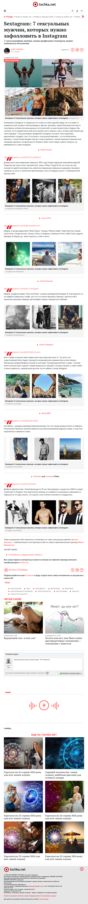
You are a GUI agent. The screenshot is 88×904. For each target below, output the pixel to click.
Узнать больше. (44, 899)
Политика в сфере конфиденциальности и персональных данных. (37, 896)
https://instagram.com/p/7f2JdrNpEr (20, 484)
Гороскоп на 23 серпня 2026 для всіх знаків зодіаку (22, 858)
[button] (77, 11)
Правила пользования (10, 896)
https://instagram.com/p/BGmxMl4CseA (22, 226)
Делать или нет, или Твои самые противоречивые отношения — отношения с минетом (63, 640)
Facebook (29, 575)
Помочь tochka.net (23, 17)
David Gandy (46, 150)
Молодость (40, 588)
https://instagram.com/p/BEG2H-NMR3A (22, 157)
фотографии (61, 591)
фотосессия (16, 588)
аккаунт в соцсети (19, 594)
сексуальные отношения (22, 591)
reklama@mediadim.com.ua (36, 886)
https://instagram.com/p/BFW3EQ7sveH (22, 352)
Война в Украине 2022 (44, 17)
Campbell (49, 476)
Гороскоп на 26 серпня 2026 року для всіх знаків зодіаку (22, 773)
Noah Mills (46, 413)
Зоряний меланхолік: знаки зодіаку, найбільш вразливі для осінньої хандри (63, 775)
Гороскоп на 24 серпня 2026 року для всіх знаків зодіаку (63, 817)
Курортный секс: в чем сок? (20, 638)
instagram (55, 588)
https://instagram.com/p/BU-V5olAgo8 (21, 289)
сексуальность (44, 591)
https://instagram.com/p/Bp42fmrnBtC (21, 421)
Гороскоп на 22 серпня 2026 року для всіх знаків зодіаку (63, 858)
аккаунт (75, 591)
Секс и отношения (12, 60)
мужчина (69, 588)
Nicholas (37, 476)
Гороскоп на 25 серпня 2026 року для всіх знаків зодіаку (22, 817)
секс (28, 588)
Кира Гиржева (17, 49)
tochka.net (23, 563)
